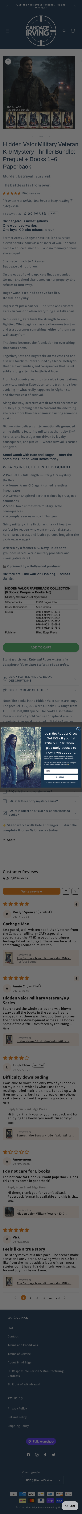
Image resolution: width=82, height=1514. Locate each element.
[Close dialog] (78, 729)
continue (61, 777)
